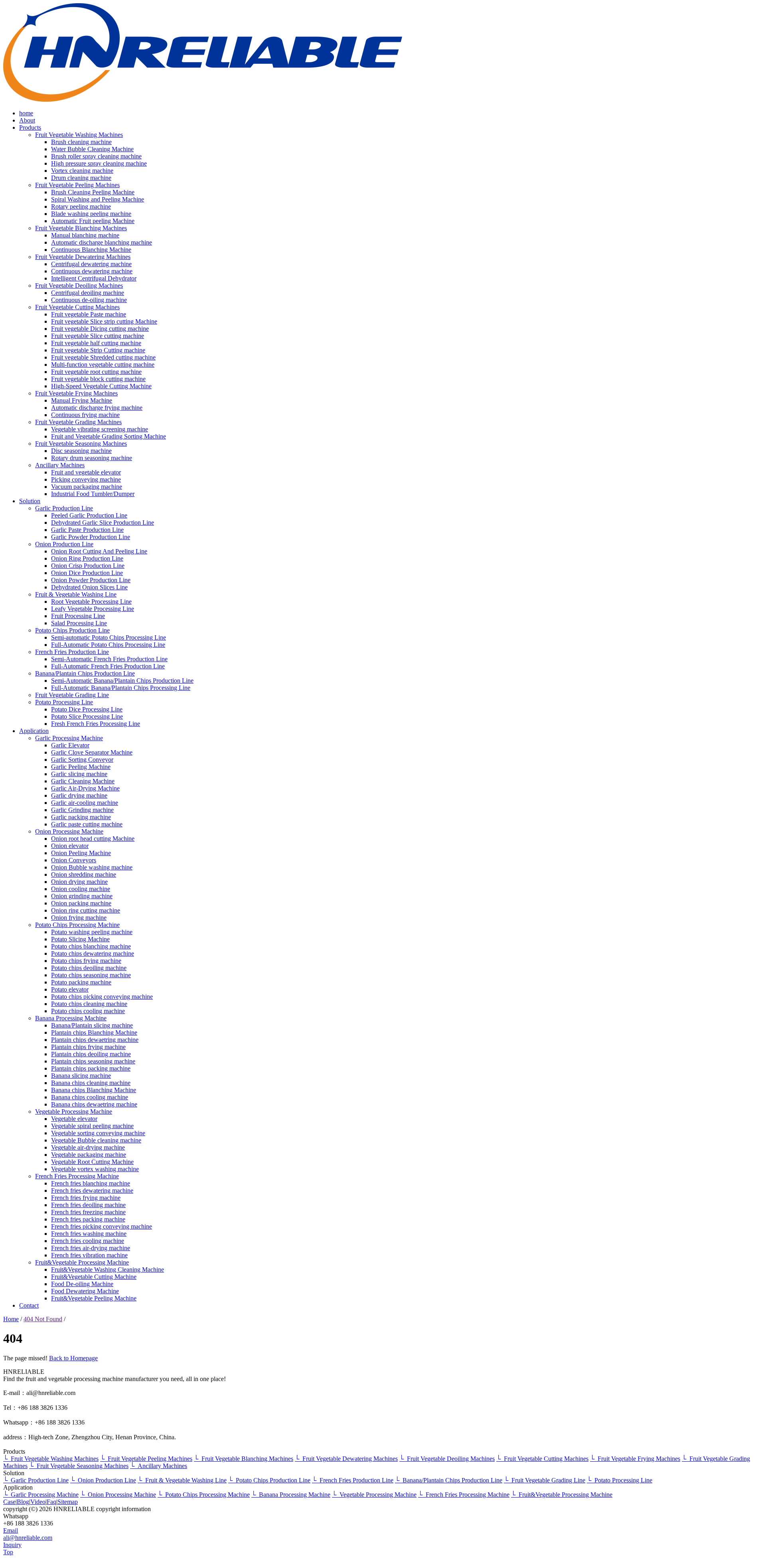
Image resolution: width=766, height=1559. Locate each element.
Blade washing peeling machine (91, 213)
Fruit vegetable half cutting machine (96, 343)
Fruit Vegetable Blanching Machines (81, 228)
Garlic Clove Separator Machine (91, 752)
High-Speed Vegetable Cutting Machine (101, 386)
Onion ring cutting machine (85, 910)
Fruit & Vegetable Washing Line (75, 594)
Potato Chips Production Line (72, 630)
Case (9, 1501)
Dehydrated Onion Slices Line (89, 587)
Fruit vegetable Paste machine (88, 314)
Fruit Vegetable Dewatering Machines (82, 256)
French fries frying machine (85, 1197)
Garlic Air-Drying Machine (85, 788)
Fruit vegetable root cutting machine (96, 371)
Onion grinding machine (82, 896)
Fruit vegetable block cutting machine (98, 378)
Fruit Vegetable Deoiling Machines (79, 285)
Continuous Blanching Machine (91, 249)
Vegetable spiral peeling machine (92, 1125)
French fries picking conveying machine (101, 1226)
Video (37, 1501)
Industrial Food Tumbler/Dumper (92, 493)
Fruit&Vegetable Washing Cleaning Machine (107, 1269)
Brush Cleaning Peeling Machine (92, 192)
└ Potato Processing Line (619, 1480)
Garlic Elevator (70, 745)
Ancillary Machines (60, 465)
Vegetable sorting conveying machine (98, 1133)
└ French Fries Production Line (352, 1480)
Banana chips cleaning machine (90, 1082)
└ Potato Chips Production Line (269, 1480)
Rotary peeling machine (81, 206)
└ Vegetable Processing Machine (374, 1494)
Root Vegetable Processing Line (91, 601)
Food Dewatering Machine (85, 1291)
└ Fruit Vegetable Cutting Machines (542, 1458)
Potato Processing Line (64, 702)
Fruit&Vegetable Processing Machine (82, 1262)
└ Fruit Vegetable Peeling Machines (146, 1458)
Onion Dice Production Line (87, 572)
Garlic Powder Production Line (90, 536)
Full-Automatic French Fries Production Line (108, 666)
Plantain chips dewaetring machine (94, 1039)
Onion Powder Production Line (90, 580)
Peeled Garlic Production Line (89, 515)
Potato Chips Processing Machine (77, 924)
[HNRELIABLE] (202, 99)
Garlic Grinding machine (82, 809)
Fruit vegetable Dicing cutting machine (100, 328)
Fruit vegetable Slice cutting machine (97, 335)
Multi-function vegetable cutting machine (102, 364)
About (27, 120)
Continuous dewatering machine (91, 271)
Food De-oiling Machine (82, 1283)
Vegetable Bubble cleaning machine (96, 1140)
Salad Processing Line (79, 623)
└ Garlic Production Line (36, 1480)
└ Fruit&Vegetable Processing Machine (561, 1494)
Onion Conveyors (73, 860)
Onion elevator (70, 845)
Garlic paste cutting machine (86, 824)
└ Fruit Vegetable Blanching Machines (243, 1458)
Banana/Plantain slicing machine (92, 1025)
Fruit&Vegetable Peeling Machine (93, 1298)
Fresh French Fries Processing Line (95, 723)
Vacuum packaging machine (86, 486)
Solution (29, 501)
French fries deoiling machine (88, 1204)
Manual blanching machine (85, 235)
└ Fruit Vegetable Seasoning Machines (78, 1465)
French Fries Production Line (72, 651)
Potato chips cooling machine (88, 1011)
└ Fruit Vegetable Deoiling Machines (447, 1458)
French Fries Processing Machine (77, 1176)
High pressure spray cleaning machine (99, 163)
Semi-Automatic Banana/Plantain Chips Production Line (122, 680)
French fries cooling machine (87, 1240)
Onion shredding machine (83, 874)
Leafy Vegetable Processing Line (92, 608)
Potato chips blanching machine (91, 946)
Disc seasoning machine (81, 450)
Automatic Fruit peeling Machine (92, 220)
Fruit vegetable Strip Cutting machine (98, 350)
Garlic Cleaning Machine (83, 781)
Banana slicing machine (81, 1075)
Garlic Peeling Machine (81, 766)
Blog (23, 1501)
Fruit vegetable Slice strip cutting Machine (104, 321)
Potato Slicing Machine (80, 939)
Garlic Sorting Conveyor (82, 759)
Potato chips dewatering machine (92, 953)
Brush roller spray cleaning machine (96, 156)
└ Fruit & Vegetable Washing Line (182, 1480)
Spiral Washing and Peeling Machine (97, 199)
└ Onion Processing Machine (118, 1494)
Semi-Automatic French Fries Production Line (109, 659)
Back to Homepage (73, 1358)
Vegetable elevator (74, 1118)
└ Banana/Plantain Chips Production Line (448, 1480)
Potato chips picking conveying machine (102, 996)
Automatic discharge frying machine (96, 407)
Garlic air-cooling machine (84, 802)
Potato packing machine (81, 982)
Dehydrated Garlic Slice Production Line (102, 522)
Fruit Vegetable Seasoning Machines (81, 443)
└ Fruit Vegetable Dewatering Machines (346, 1458)
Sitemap (67, 1501)
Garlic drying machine (79, 795)
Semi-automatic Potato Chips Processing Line (108, 637)
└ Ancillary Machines (158, 1465)
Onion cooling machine (80, 888)
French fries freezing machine (88, 1212)
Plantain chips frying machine (88, 1046)
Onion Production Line (64, 544)
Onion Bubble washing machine (91, 867)
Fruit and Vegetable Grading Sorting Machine (108, 436)
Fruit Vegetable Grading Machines (78, 422)
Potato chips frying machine (86, 960)
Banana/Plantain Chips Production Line (85, 673)
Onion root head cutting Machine (92, 838)
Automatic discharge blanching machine (101, 242)
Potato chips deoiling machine (88, 967)
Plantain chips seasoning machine (93, 1061)
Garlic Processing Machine (69, 738)
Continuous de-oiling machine (89, 299)
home (26, 113)
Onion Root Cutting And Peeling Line (99, 551)
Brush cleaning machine (81, 141)
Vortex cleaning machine (82, 170)
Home (11, 1319)
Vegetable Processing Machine (73, 1111)
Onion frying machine (79, 917)
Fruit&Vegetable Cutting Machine (93, 1276)
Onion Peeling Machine (81, 853)
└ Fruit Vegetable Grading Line (544, 1480)
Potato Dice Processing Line (86, 709)
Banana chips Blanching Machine (93, 1090)
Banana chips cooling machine (89, 1097)
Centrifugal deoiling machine (87, 292)
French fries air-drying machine (90, 1248)
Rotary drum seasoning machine (91, 457)
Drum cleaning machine (81, 177)
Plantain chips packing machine (90, 1068)
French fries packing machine (88, 1219)
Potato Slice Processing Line (87, 716)
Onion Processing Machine (69, 831)
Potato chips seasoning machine (91, 975)
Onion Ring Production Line (87, 558)
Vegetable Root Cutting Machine (92, 1161)
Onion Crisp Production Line (87, 565)
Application (34, 730)
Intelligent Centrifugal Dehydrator (93, 278)
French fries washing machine (88, 1233)
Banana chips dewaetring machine (94, 1104)
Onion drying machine (79, 881)
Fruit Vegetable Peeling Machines (77, 185)
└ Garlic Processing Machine (41, 1494)
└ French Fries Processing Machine (463, 1494)
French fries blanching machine (90, 1183)
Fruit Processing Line (78, 616)
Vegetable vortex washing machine (95, 1169)
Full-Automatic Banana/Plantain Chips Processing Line (120, 687)
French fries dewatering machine (92, 1190)
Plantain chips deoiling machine (91, 1054)
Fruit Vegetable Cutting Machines (77, 307)
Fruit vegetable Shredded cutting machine (103, 357)
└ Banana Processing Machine (290, 1494)
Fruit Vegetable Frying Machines (76, 393)
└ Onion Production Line (103, 1480)
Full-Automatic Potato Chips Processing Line (108, 644)
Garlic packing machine (81, 817)
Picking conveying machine (86, 479)
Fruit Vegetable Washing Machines (79, 134)
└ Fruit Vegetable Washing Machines (51, 1458)
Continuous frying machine (85, 414)
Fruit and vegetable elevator (86, 472)
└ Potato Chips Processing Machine (204, 1494)
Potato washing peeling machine (91, 932)
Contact (29, 1305)
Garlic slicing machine (79, 774)
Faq (51, 1501)
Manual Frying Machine (81, 400)
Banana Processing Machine (71, 1018)
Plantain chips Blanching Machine (94, 1032)
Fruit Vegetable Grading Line (72, 695)
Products (30, 127)
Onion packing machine (81, 903)
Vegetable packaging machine (88, 1154)
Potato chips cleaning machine (89, 1003)
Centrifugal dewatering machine (91, 264)
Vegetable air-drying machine (88, 1147)
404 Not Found (43, 1319)
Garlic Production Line (64, 508)
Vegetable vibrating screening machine (99, 429)
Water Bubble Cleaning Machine (92, 149)
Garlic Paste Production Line (87, 529)
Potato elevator (70, 989)
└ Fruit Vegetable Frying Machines (635, 1458)
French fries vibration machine (89, 1255)
